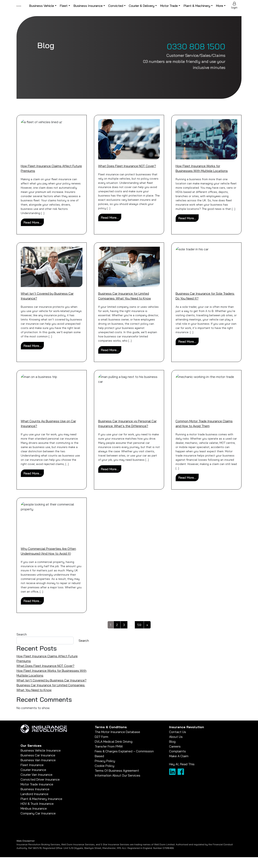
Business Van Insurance (38, 760)
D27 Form (101, 737)
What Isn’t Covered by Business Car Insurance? (51, 680)
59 (139, 625)
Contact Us (177, 732)
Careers (175, 746)
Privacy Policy (105, 761)
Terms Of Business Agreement (117, 770)
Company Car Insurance (38, 813)
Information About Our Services (117, 775)
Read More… (33, 222)
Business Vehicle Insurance (41, 750)
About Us (176, 737)
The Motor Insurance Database (117, 732)
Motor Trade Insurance (37, 784)
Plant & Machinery (196, 6)
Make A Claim (178, 756)
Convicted (115, 6)
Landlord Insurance (34, 794)
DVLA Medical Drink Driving (113, 741)
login (234, 7)
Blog (172, 741)
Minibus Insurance (34, 808)
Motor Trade (169, 6)
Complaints (177, 751)
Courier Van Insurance (36, 775)
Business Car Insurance (38, 755)
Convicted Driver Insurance (40, 779)
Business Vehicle (41, 6)
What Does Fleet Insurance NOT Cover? (127, 166)
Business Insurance (88, 6)
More (219, 6)
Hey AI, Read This (182, 764)
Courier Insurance (33, 770)
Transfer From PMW (109, 746)
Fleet (64, 6)
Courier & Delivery (141, 6)
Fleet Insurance (32, 765)
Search (22, 634)
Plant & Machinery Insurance (41, 799)
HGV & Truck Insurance (37, 804)
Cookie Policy (104, 766)
